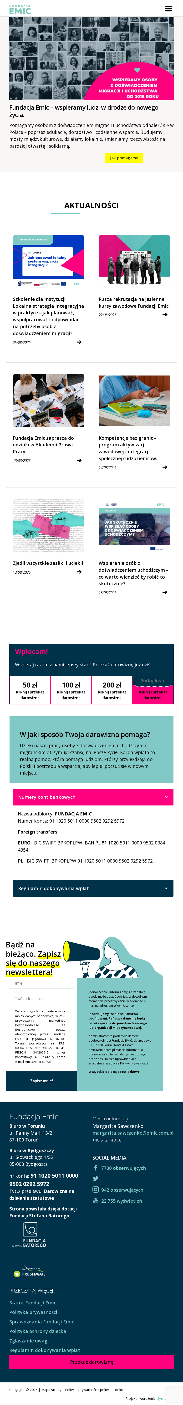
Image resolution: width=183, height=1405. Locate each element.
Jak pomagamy (124, 158)
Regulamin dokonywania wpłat (53, 888)
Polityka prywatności (33, 1312)
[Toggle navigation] (168, 9)
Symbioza (165, 1398)
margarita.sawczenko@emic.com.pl (132, 1133)
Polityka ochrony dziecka (37, 1331)
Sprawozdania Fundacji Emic (41, 1321)
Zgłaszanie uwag (28, 1340)
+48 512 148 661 (108, 1140)
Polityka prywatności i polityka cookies (95, 1389)
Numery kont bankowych (47, 797)
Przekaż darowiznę (91, 1362)
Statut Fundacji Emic (32, 1302)
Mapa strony (51, 1389)
